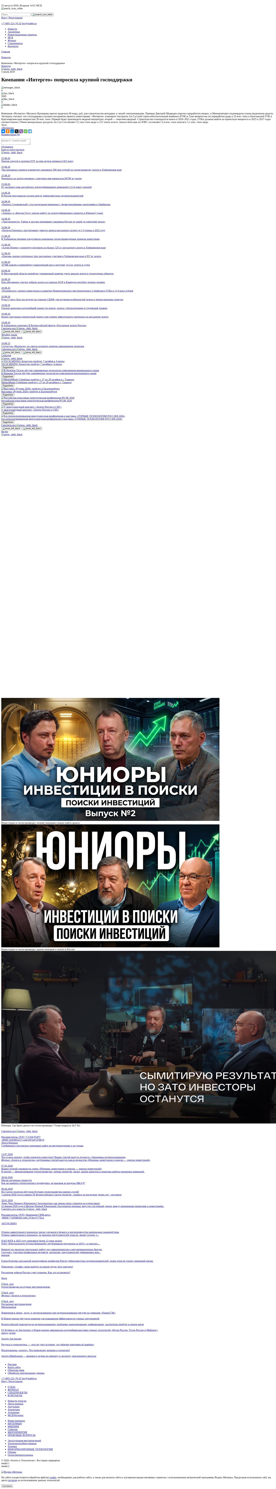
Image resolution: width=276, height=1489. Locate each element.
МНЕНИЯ (13, 1426)
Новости (12, 29)
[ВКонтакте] (3, 131)
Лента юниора (15, 1403)
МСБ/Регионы (15, 1415)
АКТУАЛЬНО (9, 1223)
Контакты (13, 46)
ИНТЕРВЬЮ (15, 1423)
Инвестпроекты (16, 1420)
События (12, 1429)
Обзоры (12, 1452)
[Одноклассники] (8, 131)
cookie (53, 1477)
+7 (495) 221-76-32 (11, 23)
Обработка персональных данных (26, 1373)
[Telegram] (30, 131)
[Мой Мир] (12, 131)
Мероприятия (8, 1307)
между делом (8, 1333)
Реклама (12, 1364)
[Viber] (21, 131)
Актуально (13, 1406)
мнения (5, 1255)
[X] (17, 131)
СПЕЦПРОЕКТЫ (17, 1392)
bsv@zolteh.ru (29, 23)
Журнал (12, 40)
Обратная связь (16, 1370)
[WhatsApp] (25, 131)
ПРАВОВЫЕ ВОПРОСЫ (21, 1435)
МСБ (10, 37)
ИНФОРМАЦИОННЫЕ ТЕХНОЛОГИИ (30, 1449)
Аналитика (14, 31)
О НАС (12, 1386)
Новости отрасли (17, 1400)
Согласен (7, 1486)
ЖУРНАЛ (13, 1389)
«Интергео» (7, 127)
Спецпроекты (15, 43)
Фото (4, 1278)
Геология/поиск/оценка (20, 1455)
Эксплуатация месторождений (24, 1440)
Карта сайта (14, 1367)
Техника (12, 1446)
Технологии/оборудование (22, 1443)
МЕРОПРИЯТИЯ (17, 1432)
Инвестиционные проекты (22, 34)
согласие (12, 1480)
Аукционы (13, 1412)
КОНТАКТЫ (15, 1395)
